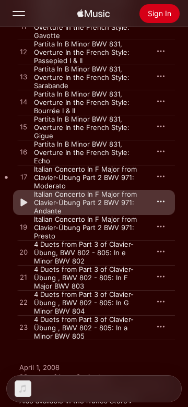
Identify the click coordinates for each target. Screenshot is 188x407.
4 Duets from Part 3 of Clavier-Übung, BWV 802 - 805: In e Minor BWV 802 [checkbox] (84, 252)
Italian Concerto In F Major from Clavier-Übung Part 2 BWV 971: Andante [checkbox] (85, 202)
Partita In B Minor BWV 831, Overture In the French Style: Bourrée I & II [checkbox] (82, 102)
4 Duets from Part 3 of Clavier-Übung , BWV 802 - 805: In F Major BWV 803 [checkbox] (84, 277)
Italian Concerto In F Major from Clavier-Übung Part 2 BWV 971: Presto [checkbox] (85, 227)
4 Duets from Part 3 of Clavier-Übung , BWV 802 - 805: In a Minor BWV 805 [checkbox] (84, 327)
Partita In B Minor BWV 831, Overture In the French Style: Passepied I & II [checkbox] (82, 52)
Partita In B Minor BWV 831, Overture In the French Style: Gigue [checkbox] (82, 127)
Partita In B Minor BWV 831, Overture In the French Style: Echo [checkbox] (82, 152)
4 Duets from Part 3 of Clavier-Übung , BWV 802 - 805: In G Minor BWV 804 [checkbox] (84, 302)
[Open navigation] (18, 13)
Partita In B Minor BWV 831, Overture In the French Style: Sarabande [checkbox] (82, 77)
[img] (93, 13)
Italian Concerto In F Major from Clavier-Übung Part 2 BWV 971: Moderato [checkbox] (85, 177)
